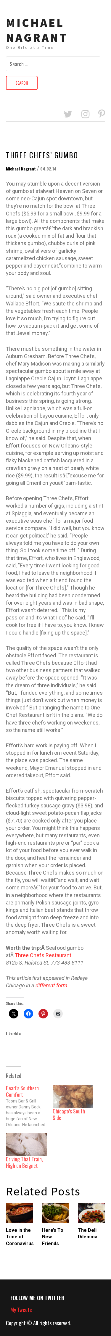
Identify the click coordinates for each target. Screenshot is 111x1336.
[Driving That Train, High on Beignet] (26, 1144)
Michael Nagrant (37, 30)
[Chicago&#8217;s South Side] (73, 1096)
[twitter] (68, 114)
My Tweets (21, 1310)
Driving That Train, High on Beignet (24, 1162)
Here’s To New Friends (52, 1236)
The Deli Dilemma (87, 1233)
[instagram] (85, 114)
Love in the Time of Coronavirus (19, 1236)
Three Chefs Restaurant (43, 955)
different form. (52, 985)
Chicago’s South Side (69, 1114)
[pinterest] (101, 114)
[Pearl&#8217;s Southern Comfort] (29, 1106)
